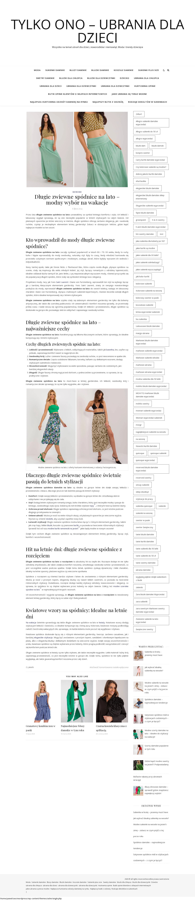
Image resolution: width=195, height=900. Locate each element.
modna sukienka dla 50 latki (148, 379)
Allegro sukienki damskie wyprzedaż (147, 123)
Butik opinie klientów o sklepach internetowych (77, 94)
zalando (139, 587)
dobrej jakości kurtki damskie (149, 174)
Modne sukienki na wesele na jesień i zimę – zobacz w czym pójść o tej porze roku (150, 830)
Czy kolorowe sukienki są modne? (151, 167)
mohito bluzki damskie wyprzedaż (151, 386)
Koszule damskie (123, 70)
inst (161, 234)
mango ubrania (142, 333)
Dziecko (124, 78)
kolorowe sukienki (144, 283)
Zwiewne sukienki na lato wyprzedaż (147, 621)
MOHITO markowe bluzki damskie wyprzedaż (147, 395)
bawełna (110, 349)
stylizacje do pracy (144, 499)
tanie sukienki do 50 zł (146, 555)
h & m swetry (158, 220)
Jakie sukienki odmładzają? (148, 262)
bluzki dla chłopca (71, 78)
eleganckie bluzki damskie (147, 188)
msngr (139, 424)
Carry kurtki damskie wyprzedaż (150, 159)
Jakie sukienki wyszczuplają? (148, 269)
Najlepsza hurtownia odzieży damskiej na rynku (59, 102)
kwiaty (102, 622)
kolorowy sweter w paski (147, 297)
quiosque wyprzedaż (145, 460)
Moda (37, 70)
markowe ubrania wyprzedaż (149, 372)
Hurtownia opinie (144, 86)
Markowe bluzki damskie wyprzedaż (147, 342)
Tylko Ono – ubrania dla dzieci (97, 30)
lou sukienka (141, 319)
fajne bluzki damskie (145, 212)
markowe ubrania (143, 364)
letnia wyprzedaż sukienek (148, 312)
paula (31, 667)
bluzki (49, 525)
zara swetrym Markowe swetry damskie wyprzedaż (150, 610)
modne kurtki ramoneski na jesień (63, 528)
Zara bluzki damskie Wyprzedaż (150, 594)
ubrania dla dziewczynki (81, 86)
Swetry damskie (45, 78)
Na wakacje (31, 622)
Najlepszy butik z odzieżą (108, 102)
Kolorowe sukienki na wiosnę (149, 290)
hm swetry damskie (145, 234)
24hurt (139, 114)
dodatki (49, 518)
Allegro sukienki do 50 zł (147, 131)
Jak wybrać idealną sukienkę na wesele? (151, 818)
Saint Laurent (62, 282)
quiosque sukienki (158, 453)
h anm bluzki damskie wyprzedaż (151, 227)
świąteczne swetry (144, 629)
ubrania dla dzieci (51, 86)
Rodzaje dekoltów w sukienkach (147, 102)
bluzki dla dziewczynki (101, 78)
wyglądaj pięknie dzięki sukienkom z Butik (151, 578)
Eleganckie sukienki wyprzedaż (150, 205)
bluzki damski (158, 145)
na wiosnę (140, 439)
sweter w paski (143, 520)
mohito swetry (142, 403)
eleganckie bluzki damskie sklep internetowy (150, 197)
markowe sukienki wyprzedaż (149, 350)
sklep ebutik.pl (142, 491)
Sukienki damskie (55, 70)
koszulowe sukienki (144, 305)
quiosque (140, 453)
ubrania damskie (143, 570)
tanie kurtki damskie (145, 541)
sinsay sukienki (142, 484)
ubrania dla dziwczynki (115, 86)
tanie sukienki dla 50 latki (147, 548)
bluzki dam (140, 145)
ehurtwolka (141, 181)
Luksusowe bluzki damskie (148, 326)
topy (92, 505)
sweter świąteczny (144, 527)
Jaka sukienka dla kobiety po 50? (150, 241)
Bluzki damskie (100, 70)
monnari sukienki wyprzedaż (148, 410)
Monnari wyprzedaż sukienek (149, 417)
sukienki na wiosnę (144, 513)
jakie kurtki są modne (145, 248)
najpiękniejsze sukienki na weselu (151, 432)
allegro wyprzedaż (144, 138)
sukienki (162, 506)
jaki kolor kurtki (142, 276)
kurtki (76, 525)
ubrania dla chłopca (146, 78)
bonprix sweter (143, 152)
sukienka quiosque (144, 506)
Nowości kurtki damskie (146, 446)
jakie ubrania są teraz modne (129, 94)
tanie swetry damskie (145, 562)
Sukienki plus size (148, 70)
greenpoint (141, 220)
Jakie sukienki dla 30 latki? (147, 255)
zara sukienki (141, 601)
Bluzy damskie (78, 70)
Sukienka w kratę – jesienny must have (150, 812)
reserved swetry (143, 477)
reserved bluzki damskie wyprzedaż (147, 469)
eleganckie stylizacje (43, 637)
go (27, 285)
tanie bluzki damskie (145, 534)
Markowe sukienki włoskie (147, 357)
